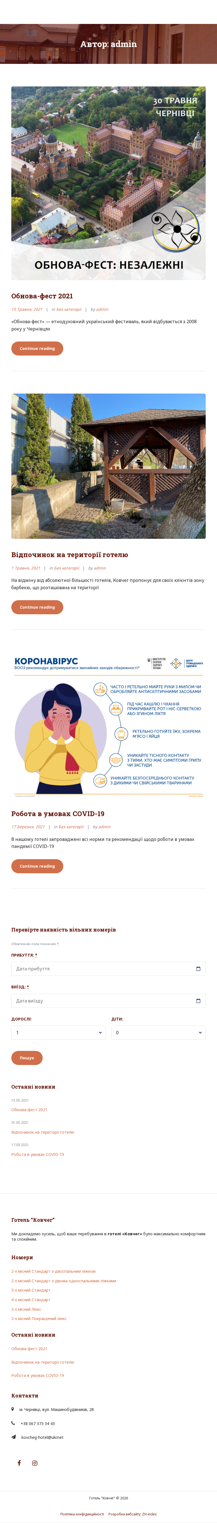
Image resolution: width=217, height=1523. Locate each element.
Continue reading (41, 350)
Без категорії (68, 309)
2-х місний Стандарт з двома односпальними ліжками (63, 1280)
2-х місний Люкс (26, 1309)
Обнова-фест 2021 (42, 295)
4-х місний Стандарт (31, 1299)
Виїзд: (20, 987)
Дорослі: (21, 1019)
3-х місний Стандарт (31, 1290)
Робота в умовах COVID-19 (57, 813)
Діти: (117, 1019)
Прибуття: (24, 955)
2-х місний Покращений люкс (39, 1318)
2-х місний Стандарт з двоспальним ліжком (53, 1271)
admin (102, 309)
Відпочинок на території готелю (69, 554)
